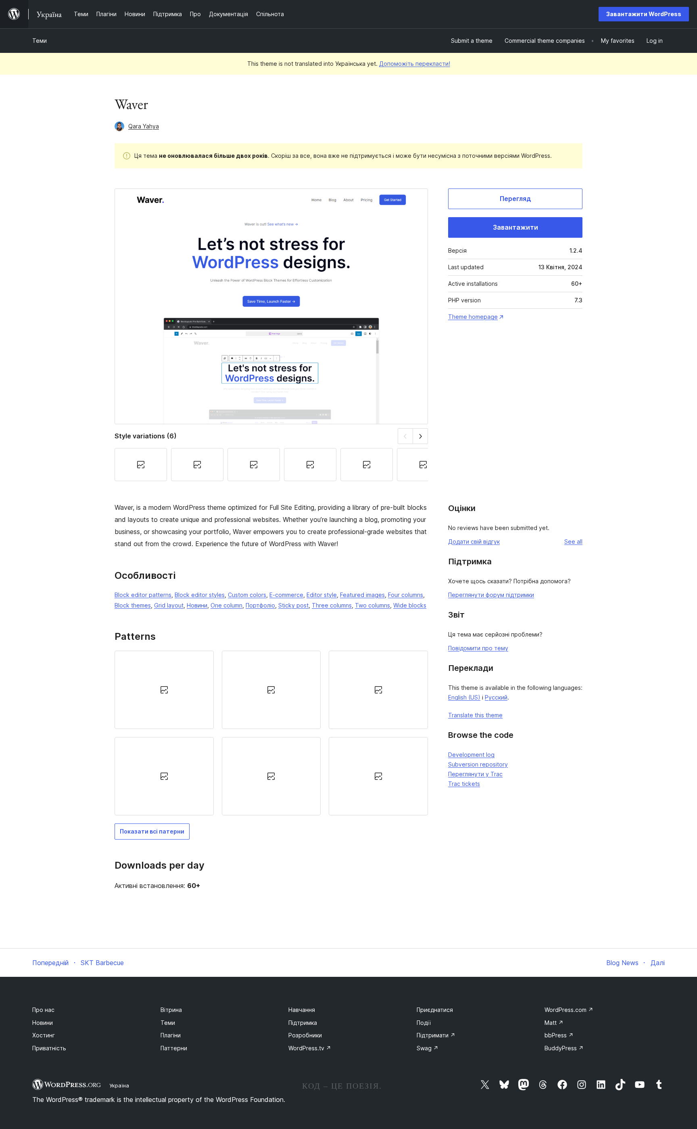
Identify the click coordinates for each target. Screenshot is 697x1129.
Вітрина (171, 1009)
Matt (554, 1022)
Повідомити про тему (478, 648)
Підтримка (302, 1022)
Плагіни (171, 1035)
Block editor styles (200, 594)
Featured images (362, 594)
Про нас (43, 1009)
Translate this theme (475, 715)
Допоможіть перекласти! (414, 63)
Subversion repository (478, 764)
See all (573, 541)
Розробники (305, 1035)
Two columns (372, 605)
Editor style (322, 594)
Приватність (49, 1048)
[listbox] (271, 733)
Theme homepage (473, 316)
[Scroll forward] (420, 436)
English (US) (464, 697)
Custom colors (247, 594)
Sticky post (293, 605)
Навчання (301, 1009)
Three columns (332, 605)
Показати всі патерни (152, 831)
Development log (471, 754)
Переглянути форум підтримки (491, 594)
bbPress (559, 1035)
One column (226, 605)
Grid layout (169, 605)
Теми (39, 40)
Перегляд (515, 199)
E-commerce (286, 594)
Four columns (405, 594)
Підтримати (436, 1035)
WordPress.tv (309, 1048)
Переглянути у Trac (475, 774)
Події (424, 1022)
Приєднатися (435, 1009)
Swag (427, 1048)
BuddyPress (564, 1048)
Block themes (133, 605)
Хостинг (43, 1035)
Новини (197, 605)
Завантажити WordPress (643, 13)
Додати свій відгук (474, 541)
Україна (119, 1085)
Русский (496, 697)
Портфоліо (260, 605)
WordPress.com (569, 1009)
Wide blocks (409, 605)
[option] (164, 690)
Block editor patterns (143, 594)
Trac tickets (464, 783)
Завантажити (515, 227)
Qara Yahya (143, 126)
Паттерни (174, 1048)
